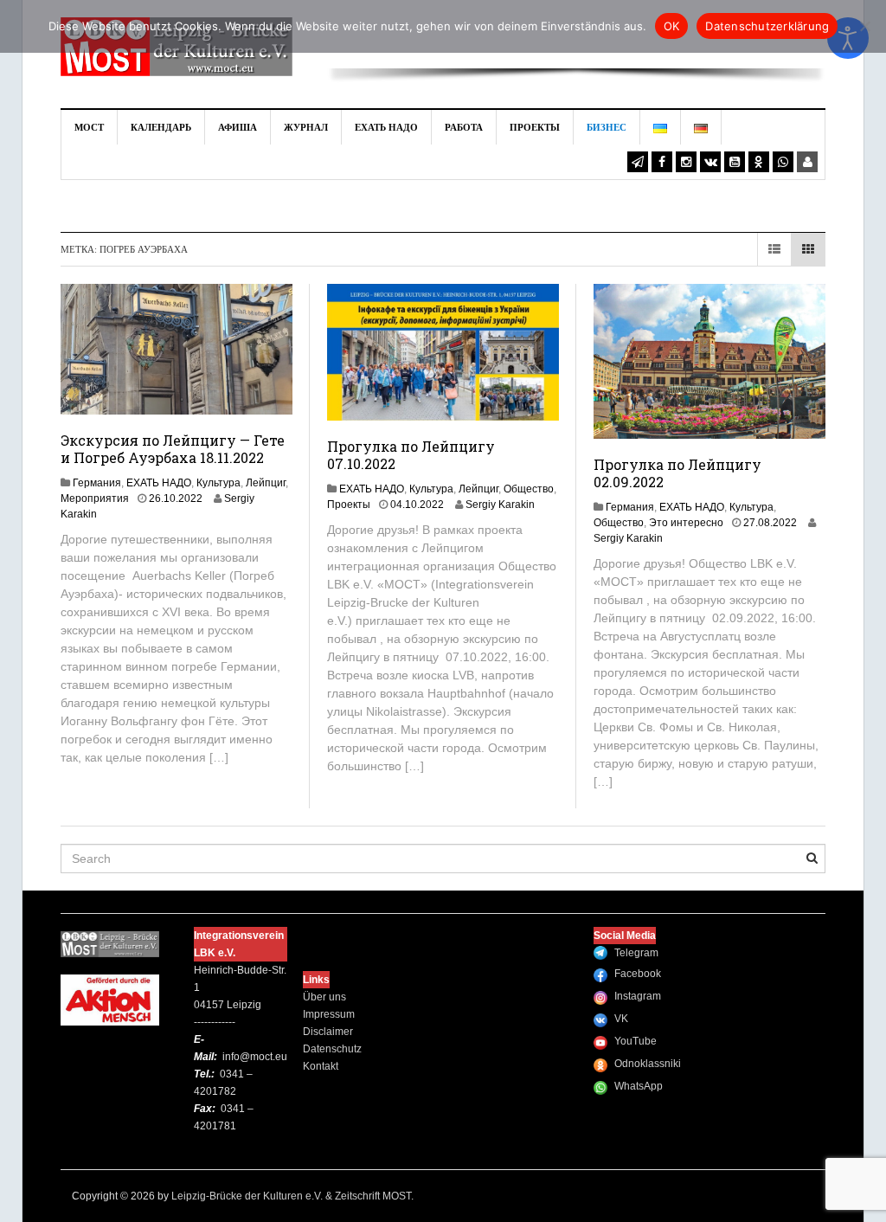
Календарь (161, 127)
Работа (464, 127)
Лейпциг (266, 483)
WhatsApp (638, 1086)
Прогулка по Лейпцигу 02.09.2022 (677, 473)
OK (672, 26)
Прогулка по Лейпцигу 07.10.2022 (411, 455)
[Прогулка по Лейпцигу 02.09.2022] (709, 360)
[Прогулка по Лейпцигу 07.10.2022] (443, 351)
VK (621, 1019)
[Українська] (660, 127)
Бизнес (606, 127)
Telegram (636, 953)
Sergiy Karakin (500, 504)
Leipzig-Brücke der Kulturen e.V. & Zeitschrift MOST (291, 1196)
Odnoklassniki (647, 1064)
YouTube (635, 1041)
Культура (218, 483)
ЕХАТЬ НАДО (386, 127)
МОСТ (89, 127)
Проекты (535, 127)
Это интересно (686, 523)
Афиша (237, 127)
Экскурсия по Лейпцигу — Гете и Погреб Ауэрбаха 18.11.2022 (173, 448)
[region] (576, 54)
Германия (97, 483)
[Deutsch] (701, 127)
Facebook (637, 974)
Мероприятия (95, 498)
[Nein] (864, 26)
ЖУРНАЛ (306, 127)
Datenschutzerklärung (767, 26)
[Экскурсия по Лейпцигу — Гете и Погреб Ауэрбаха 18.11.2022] (176, 348)
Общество (529, 489)
